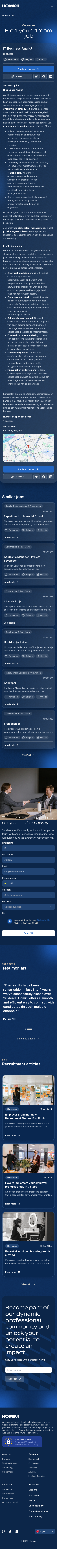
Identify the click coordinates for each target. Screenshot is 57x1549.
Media (31, 1500)
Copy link (19, 76)
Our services (7, 1472)
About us (6, 1454)
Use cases (33, 1495)
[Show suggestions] (52, 895)
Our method (7, 1489)
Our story (6, 1459)
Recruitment (33, 1459)
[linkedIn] (51, 76)
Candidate (7, 1484)
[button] (5, 883)
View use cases (26, 1038)
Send (26, 933)
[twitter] (36, 76)
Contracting (33, 1463)
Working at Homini (10, 1502)
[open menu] (52, 6)
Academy (32, 1467)
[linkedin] (16, 1531)
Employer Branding (36, 1476)
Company (33, 1454)
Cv (3, 913)
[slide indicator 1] (31, 1029)
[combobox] (25, 895)
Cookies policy (35, 1505)
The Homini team (9, 1463)
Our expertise (8, 1494)
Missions (32, 1489)
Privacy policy (35, 1516)
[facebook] (44, 76)
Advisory (32, 1472)
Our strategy (7, 1467)
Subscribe (12, 1378)
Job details (9, 537)
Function (6, 901)
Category (6, 889)
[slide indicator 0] (27, 1029)
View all (26, 754)
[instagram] (3, 1531)
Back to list (10, 15)
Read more (10, 1135)
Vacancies (33, 1484)
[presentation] (28, 921)
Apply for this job (26, 69)
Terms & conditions (38, 1511)
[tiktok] (10, 1531)
